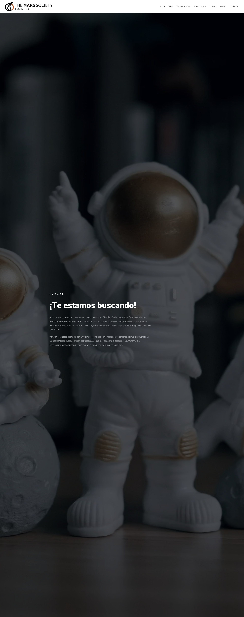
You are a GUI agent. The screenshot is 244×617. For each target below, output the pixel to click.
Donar (223, 6)
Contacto (234, 6)
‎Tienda (213, 6)
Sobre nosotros (183, 6)
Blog (171, 6)
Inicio (162, 6)
